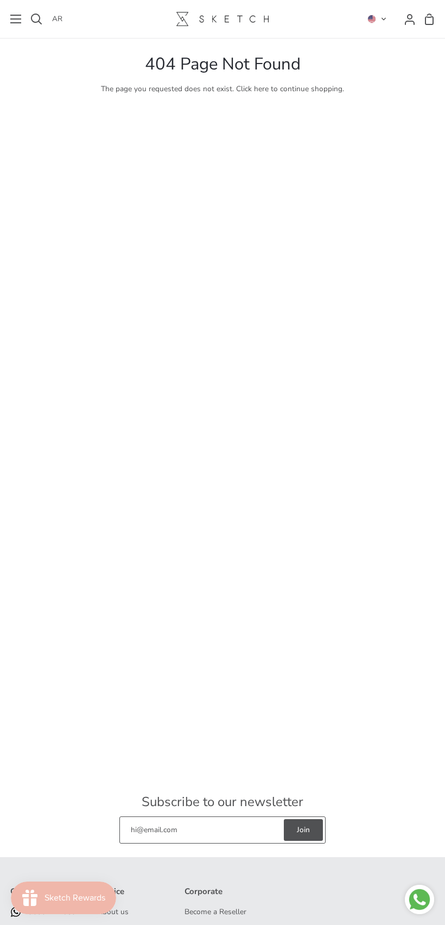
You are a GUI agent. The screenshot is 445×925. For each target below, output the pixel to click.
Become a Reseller (215, 912)
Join (303, 830)
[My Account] (405, 19)
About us (113, 912)
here (261, 89)
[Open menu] (11, 19)
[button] (377, 19)
